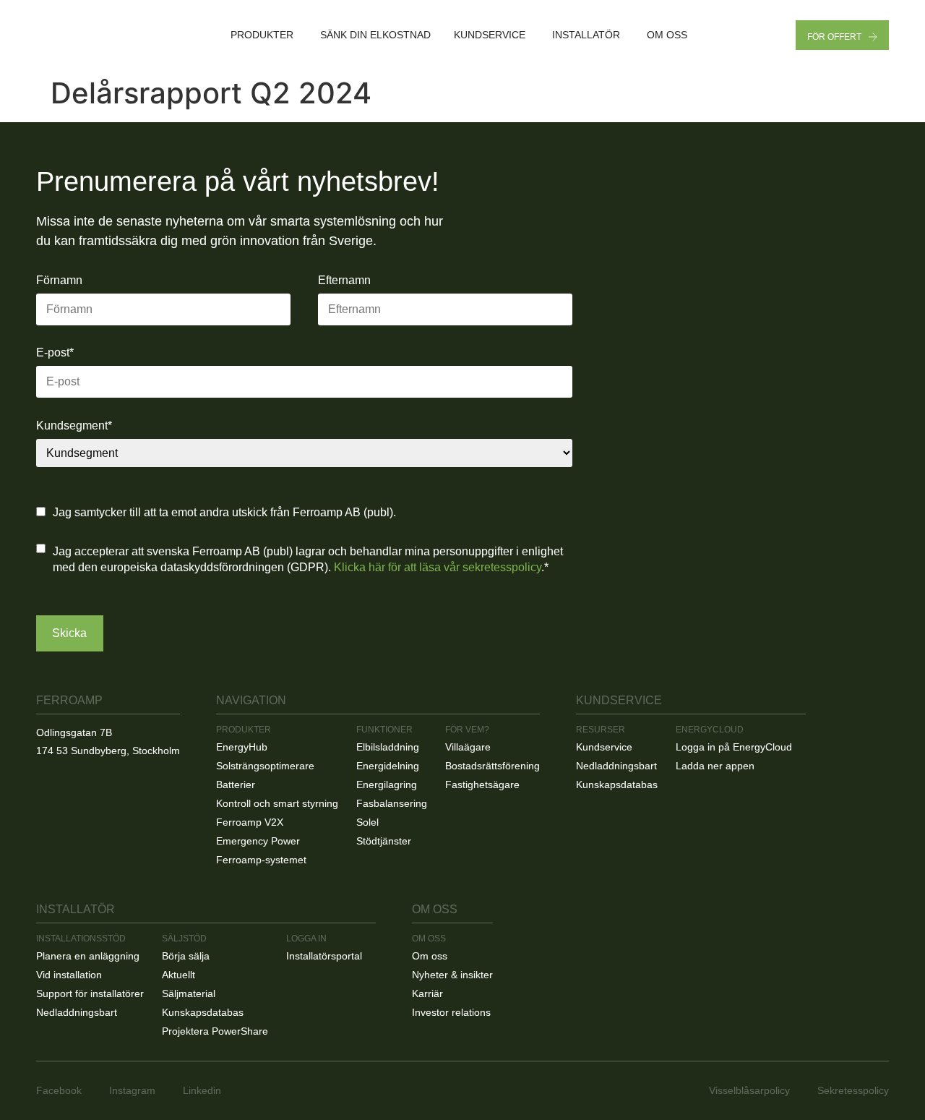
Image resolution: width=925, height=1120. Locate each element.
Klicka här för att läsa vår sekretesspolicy (437, 567)
